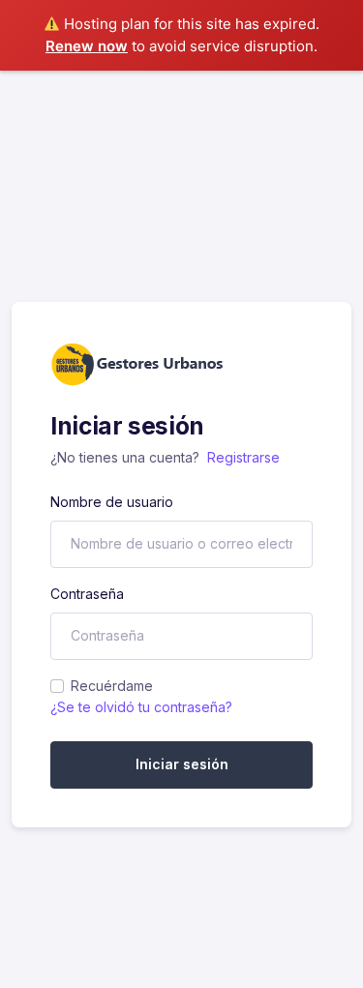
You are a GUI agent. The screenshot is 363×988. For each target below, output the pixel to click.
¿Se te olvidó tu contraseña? (141, 707)
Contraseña (87, 593)
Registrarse (243, 457)
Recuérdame (112, 685)
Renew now (86, 46)
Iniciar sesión (182, 764)
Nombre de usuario (111, 502)
